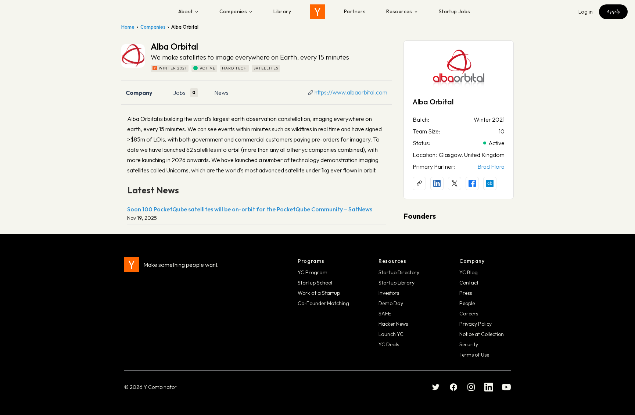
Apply (613, 11)
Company (139, 92)
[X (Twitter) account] (454, 183)
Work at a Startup (319, 293)
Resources (399, 11)
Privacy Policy (475, 324)
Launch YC (391, 334)
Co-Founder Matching (323, 303)
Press (465, 293)
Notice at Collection (481, 334)
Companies (233, 11)
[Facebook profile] (472, 183)
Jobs (179, 92)
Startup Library (397, 282)
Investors (389, 293)
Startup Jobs (454, 11)
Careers (468, 313)
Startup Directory (399, 272)
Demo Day (391, 303)
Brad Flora (491, 166)
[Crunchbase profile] (489, 183)
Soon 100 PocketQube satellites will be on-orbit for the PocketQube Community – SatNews (249, 209)
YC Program (312, 272)
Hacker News (393, 324)
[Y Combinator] (317, 11)
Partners (355, 11)
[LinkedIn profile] (437, 183)
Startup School (315, 282)
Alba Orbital (433, 101)
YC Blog (468, 272)
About (185, 11)
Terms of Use (474, 354)
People (467, 303)
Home (127, 27)
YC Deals (389, 344)
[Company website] (419, 183)
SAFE (385, 313)
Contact (468, 282)
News (221, 92)
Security (468, 344)
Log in (585, 11)
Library (282, 11)
